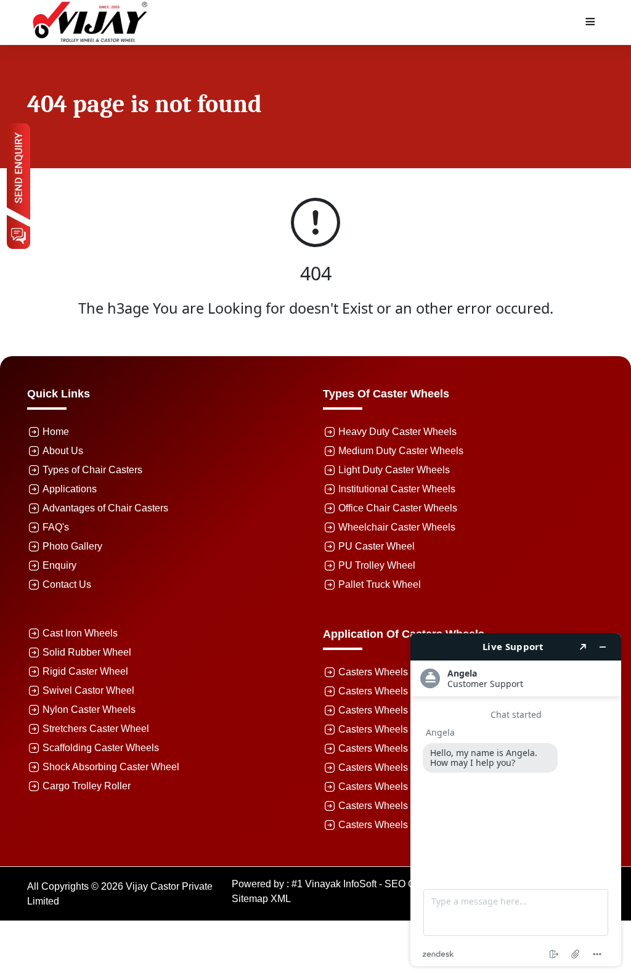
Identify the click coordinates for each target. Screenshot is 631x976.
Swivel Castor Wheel (88, 690)
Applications (70, 489)
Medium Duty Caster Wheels (400, 450)
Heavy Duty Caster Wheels (397, 431)
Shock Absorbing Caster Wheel (111, 767)
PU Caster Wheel (376, 546)
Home (56, 431)
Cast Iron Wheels (80, 633)
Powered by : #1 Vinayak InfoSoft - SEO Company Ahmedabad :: (374, 884)
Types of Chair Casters (92, 470)
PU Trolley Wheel (376, 565)
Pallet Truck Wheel (379, 584)
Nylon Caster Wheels (89, 709)
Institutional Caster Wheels (396, 489)
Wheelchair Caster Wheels (396, 527)
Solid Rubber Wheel (87, 652)
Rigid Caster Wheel (85, 671)
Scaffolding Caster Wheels (101, 747)
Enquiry (59, 565)
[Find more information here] (516, 800)
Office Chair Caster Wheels (397, 508)
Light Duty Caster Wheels (394, 470)
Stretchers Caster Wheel (96, 728)
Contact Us (67, 584)
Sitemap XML (261, 898)
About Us (63, 450)
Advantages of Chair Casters (105, 508)
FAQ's (56, 527)
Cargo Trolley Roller (87, 786)
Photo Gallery (72, 546)
